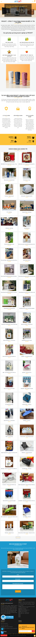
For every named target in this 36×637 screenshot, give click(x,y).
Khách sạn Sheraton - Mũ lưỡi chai (26, 324)
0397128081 (24, 608)
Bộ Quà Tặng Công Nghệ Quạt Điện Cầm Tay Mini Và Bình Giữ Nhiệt (11, 276)
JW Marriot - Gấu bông (9, 228)
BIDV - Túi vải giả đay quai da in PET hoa (9, 372)
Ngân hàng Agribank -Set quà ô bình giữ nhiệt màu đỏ (27, 484)
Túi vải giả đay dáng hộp (9, 404)
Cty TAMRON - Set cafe (26, 516)
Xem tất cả (18, 537)
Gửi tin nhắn (18, 591)
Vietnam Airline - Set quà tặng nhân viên (26, 436)
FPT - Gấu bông (9, 212)
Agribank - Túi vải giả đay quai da (26, 356)
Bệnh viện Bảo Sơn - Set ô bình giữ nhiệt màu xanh (9, 516)
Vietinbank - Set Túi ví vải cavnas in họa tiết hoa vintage (10, 468)
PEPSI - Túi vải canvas (9, 436)
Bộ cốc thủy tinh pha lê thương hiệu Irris (9, 356)
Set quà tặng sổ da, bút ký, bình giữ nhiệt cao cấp (27, 292)
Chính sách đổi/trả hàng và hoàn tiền (7, 626)
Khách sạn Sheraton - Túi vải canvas (9, 340)
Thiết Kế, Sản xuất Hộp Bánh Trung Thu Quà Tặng (9, 324)
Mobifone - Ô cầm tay (26, 420)
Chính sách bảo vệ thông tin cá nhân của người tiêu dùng (9, 629)
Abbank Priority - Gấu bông (26, 212)
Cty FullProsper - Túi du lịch (26, 468)
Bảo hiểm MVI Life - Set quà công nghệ (9, 500)
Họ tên (18, 574)
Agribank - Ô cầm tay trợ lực (26, 372)
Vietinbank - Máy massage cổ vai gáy (27, 388)
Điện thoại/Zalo (18, 579)
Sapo (25, 635)
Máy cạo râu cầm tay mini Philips (9, 388)
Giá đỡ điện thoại (27, 228)
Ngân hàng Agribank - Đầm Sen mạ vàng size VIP (9, 452)
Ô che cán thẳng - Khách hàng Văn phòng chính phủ (9, 260)
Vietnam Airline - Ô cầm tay (26, 404)
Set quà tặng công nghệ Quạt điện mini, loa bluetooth (9, 292)
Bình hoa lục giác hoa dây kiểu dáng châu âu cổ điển (26, 244)
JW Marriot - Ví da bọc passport (27, 452)
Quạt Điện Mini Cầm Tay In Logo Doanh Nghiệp (26, 308)
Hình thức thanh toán (4, 623)
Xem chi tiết (8, 14)
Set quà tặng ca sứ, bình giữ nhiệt (9, 308)
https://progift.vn (24, 611)
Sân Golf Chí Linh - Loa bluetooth (9, 420)
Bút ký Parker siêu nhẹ (26, 260)
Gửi (33, 631)
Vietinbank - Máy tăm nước (9, 532)
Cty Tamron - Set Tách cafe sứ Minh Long (9, 484)
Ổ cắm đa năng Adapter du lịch (9, 244)
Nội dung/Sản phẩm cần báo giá (18, 583)
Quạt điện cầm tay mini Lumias (27, 340)
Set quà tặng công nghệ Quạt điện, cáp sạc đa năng (27, 276)
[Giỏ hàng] (34, 1)
